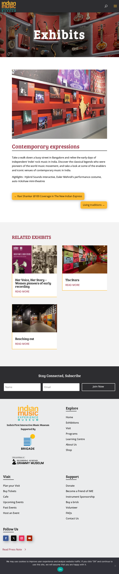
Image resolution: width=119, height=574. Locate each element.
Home (69, 417)
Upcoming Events (13, 502)
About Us (71, 444)
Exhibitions (72, 422)
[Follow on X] (13, 538)
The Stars (72, 280)
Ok (60, 569)
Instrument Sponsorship (80, 496)
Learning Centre (75, 439)
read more (22, 291)
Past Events (10, 507)
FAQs (69, 513)
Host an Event (11, 513)
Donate (70, 485)
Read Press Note (12, 549)
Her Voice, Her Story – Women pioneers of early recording (33, 283)
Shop (69, 450)
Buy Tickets (9, 491)
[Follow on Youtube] (29, 538)
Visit (68, 428)
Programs (71, 433)
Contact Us (72, 518)
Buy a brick (72, 502)
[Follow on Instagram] (21, 538)
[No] (115, 565)
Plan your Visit (11, 485)
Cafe (5, 496)
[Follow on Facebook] (6, 538)
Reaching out (24, 338)
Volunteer (71, 507)
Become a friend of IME (79, 491)
